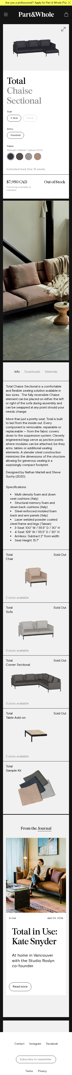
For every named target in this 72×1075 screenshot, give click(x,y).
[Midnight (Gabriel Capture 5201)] (10, 157)
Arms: (10, 129)
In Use (12, 918)
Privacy (42, 1071)
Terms (29, 1071)
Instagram (35, 1043)
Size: (9, 111)
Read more (20, 986)
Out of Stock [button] (54, 181)
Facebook (52, 1043)
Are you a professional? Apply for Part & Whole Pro (36, 2)
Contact (19, 1043)
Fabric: (10, 146)
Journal (44, 828)
